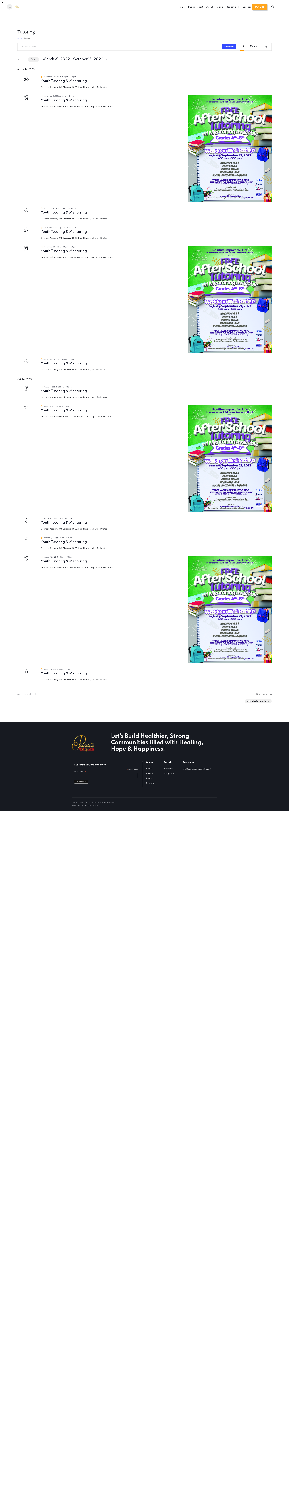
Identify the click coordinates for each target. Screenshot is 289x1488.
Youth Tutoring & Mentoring (64, 81)
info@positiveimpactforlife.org (197, 769)
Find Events (229, 47)
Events (19, 38)
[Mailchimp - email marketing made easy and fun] (130, 784)
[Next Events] (23, 59)
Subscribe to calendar (256, 701)
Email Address (80, 772)
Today (34, 60)
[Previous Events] (18, 59)
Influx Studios (93, 805)
